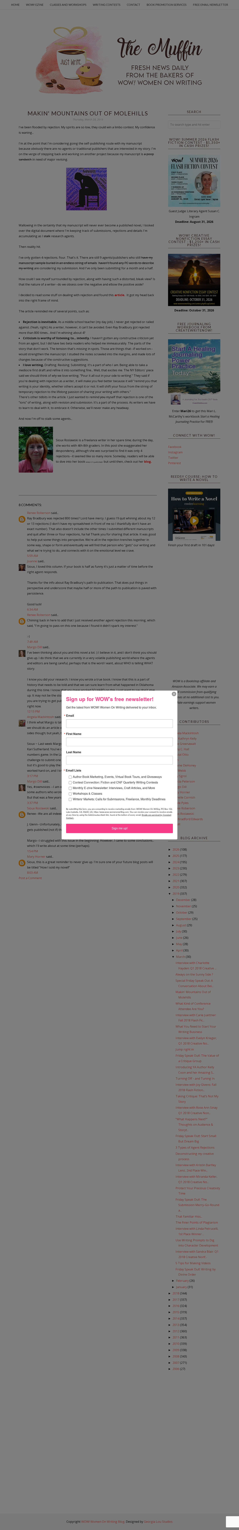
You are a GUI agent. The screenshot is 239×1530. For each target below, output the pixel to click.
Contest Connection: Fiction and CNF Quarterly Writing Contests (115, 782)
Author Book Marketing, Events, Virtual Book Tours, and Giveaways (117, 777)
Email (70, 715)
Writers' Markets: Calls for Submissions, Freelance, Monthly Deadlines (119, 799)
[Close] (174, 694)
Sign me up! (120, 828)
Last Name (73, 752)
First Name (73, 733)
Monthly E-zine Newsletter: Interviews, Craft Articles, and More (114, 788)
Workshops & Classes (87, 793)
